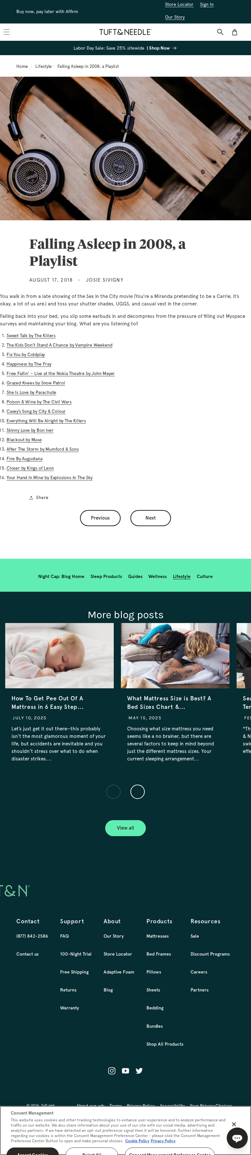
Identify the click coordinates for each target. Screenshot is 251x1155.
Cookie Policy (137, 1141)
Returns (68, 989)
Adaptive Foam (119, 972)
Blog (108, 989)
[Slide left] (113, 792)
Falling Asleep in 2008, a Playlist (88, 66)
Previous (100, 518)
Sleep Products (106, 576)
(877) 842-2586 (32, 936)
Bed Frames (158, 954)
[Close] (234, 1124)
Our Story (114, 936)
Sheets (153, 989)
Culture (205, 576)
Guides (135, 576)
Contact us (27, 954)
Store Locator (118, 954)
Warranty (69, 1007)
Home (22, 66)
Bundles (154, 1026)
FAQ (64, 936)
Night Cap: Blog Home (61, 576)
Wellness (157, 576)
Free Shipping (74, 972)
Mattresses (157, 936)
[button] (220, 32)
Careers (199, 972)
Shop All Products (164, 1044)
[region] (125, 1130)
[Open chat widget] (237, 1138)
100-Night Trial (76, 954)
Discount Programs (210, 954)
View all (125, 828)
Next (150, 518)
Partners (200, 989)
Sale (195, 936)
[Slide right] (137, 792)
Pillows (153, 972)
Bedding (154, 1007)
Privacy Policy (163, 1141)
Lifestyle (43, 66)
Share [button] (42, 497)
